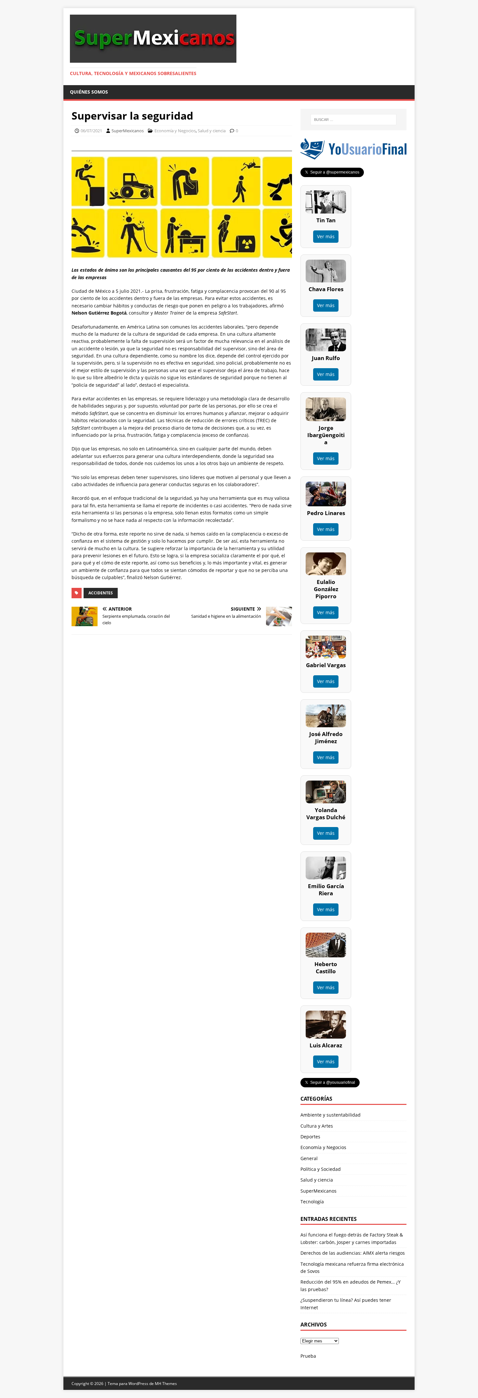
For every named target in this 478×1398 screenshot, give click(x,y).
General (309, 1158)
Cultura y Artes (316, 1126)
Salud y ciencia (212, 131)
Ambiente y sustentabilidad (330, 1115)
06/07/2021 (91, 131)
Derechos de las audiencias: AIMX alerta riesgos (352, 1253)
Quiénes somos (89, 92)
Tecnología (312, 1201)
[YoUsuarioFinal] (353, 155)
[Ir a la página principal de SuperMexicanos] (153, 59)
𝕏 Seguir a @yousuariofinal (330, 1082)
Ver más (326, 236)
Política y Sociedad (320, 1169)
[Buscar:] (353, 119)
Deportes (310, 1136)
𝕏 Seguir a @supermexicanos (332, 172)
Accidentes (100, 593)
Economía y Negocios (175, 131)
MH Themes (166, 1383)
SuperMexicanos (128, 131)
